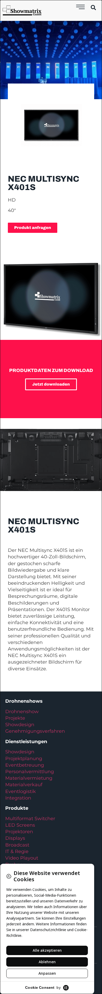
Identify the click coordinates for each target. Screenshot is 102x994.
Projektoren (19, 832)
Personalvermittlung (29, 771)
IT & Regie (17, 851)
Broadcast (17, 845)
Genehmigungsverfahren (35, 731)
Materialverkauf (23, 785)
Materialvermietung (29, 778)
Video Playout (21, 858)
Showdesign (19, 724)
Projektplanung (23, 758)
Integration (18, 798)
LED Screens (20, 825)
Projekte (15, 718)
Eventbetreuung (24, 765)
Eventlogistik (20, 791)
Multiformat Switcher (30, 818)
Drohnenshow (22, 711)
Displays (15, 838)
